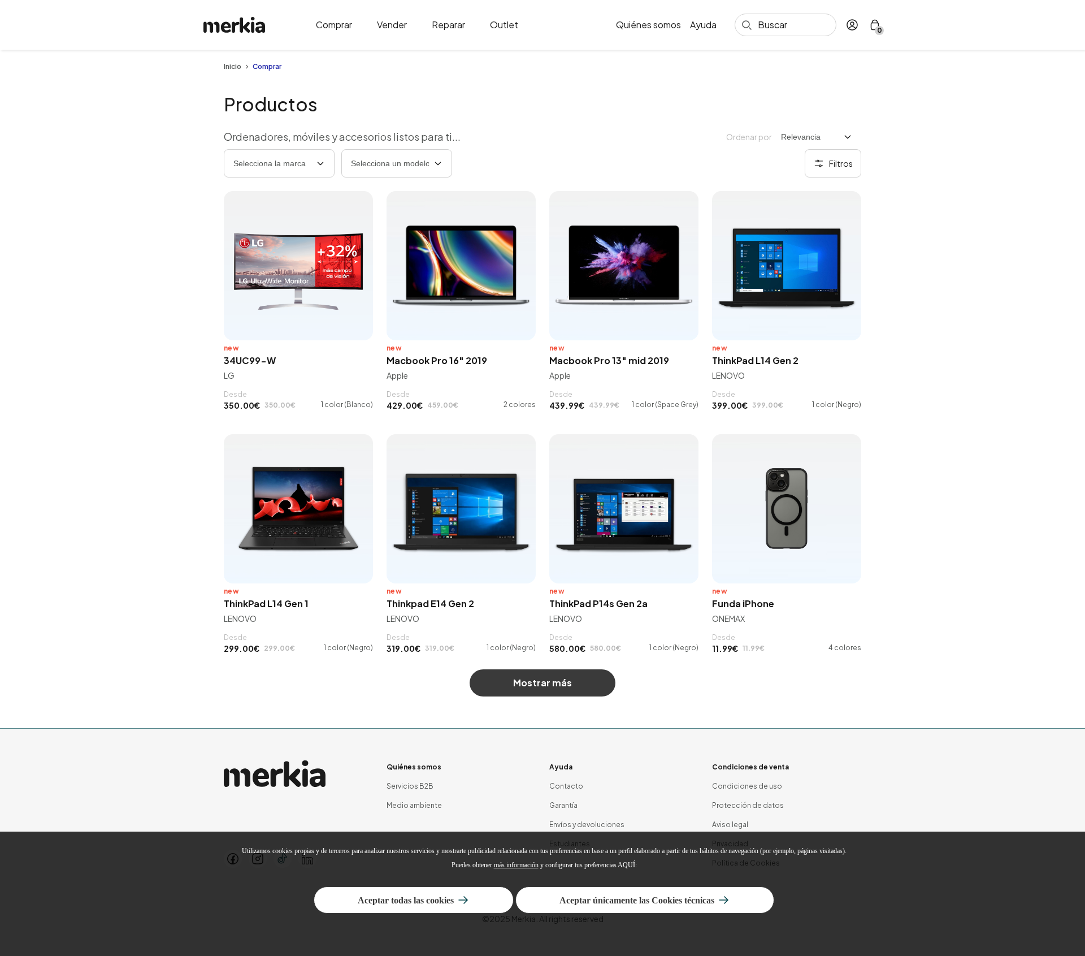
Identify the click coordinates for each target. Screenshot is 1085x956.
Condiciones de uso (747, 786)
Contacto (566, 786)
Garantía (563, 805)
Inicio (232, 66)
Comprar (334, 24)
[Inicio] (234, 25)
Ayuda (703, 24)
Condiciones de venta (750, 767)
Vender (392, 24)
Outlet (504, 24)
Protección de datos (748, 805)
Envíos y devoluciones (586, 824)
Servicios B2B (410, 786)
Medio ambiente (414, 805)
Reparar (448, 24)
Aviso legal (730, 824)
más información (516, 865)
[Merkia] (275, 773)
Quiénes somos (648, 24)
